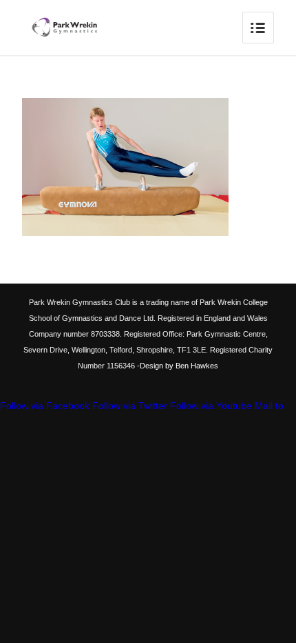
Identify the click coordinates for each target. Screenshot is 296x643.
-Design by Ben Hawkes (176, 366)
